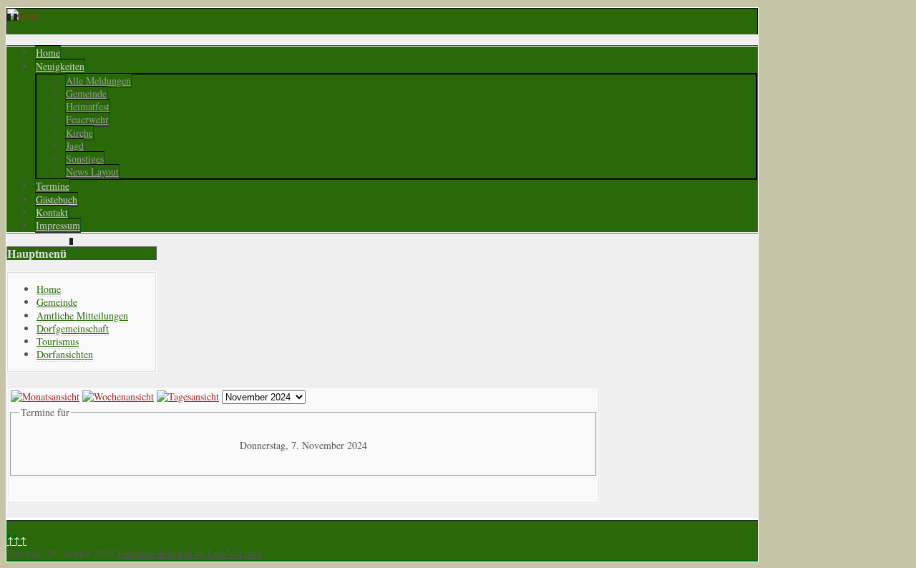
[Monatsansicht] (45, 396)
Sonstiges (85, 158)
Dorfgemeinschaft (72, 328)
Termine (52, 186)
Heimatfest (87, 106)
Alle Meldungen (98, 80)
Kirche (79, 133)
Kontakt (52, 212)
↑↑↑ (16, 540)
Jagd (75, 146)
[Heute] (188, 396)
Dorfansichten (64, 354)
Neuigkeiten (60, 66)
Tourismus (57, 341)
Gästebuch (56, 199)
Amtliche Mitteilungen (82, 315)
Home (48, 52)
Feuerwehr (87, 119)
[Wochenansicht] (118, 396)
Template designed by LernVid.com (189, 553)
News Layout (92, 171)
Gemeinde (86, 93)
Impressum (58, 225)
